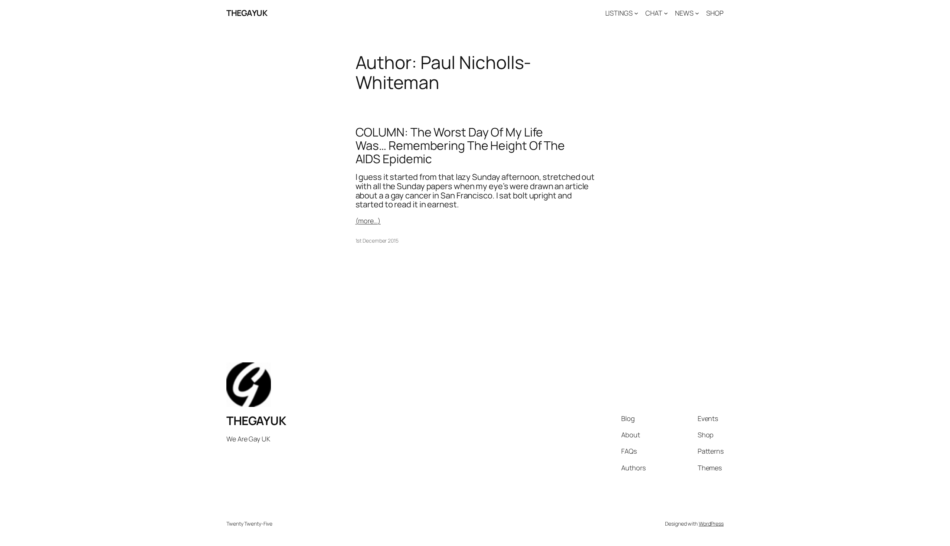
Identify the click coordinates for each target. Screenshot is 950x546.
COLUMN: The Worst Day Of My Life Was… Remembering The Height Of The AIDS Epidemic (460, 145)
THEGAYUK (246, 13)
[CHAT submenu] (666, 13)
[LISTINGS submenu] (636, 13)
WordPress (711, 523)
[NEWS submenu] (697, 13)
